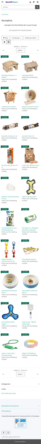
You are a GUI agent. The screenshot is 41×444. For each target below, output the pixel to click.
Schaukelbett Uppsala (29, 259)
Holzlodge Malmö (27, 75)
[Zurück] (3, 50)
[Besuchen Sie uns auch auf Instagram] (8, 432)
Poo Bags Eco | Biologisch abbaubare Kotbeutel (30, 229)
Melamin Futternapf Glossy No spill (10, 198)
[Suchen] (37, 7)
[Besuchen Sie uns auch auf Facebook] (3, 432)
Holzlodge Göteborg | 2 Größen (9, 76)
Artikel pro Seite (30, 38)
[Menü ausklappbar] (2, 1)
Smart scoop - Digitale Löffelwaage (29, 323)
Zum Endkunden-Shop (9, 393)
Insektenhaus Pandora (9, 107)
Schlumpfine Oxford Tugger (8, 323)
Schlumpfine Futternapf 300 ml (29, 292)
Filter (6, 38)
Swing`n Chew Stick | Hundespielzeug (8, 354)
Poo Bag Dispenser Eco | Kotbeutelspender (9, 229)
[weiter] (37, 50)
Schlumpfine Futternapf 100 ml (9, 292)
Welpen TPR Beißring (28, 353)
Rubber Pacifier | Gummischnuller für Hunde (8, 260)
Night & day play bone (29, 197)
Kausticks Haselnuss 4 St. (10, 136)
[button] (30, 2)
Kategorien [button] (6, 384)
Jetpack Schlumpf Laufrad (30, 107)
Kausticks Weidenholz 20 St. (9, 166)
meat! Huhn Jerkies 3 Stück (30, 165)
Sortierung (15, 38)
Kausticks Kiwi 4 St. (28, 136)
